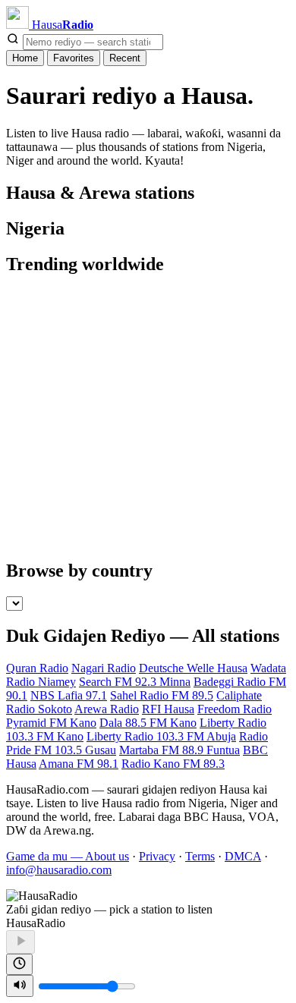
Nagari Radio (103, 668)
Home (25, 58)
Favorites (73, 58)
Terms (200, 856)
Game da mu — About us (67, 856)
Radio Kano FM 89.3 (173, 763)
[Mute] (19, 986)
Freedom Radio (234, 709)
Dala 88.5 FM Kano (148, 722)
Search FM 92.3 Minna (135, 681)
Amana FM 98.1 (78, 763)
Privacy (157, 856)
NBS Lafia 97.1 (68, 695)
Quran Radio (37, 668)
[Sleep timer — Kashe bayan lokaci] (19, 964)
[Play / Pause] (20, 942)
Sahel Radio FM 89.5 (161, 695)
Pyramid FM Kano (51, 722)
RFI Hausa (168, 709)
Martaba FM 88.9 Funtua (179, 750)
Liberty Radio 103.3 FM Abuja (161, 736)
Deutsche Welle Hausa (193, 668)
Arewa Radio (106, 709)
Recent (124, 58)
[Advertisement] (148, 418)
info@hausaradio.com (59, 869)
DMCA (243, 856)
